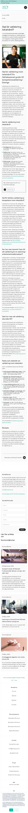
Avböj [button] (16, 810)
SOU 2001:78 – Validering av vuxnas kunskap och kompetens (13, 309)
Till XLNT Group (5, 3)
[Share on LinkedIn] (24, 457)
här (11, 445)
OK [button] (11, 810)
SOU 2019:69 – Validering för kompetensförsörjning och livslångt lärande (13, 242)
